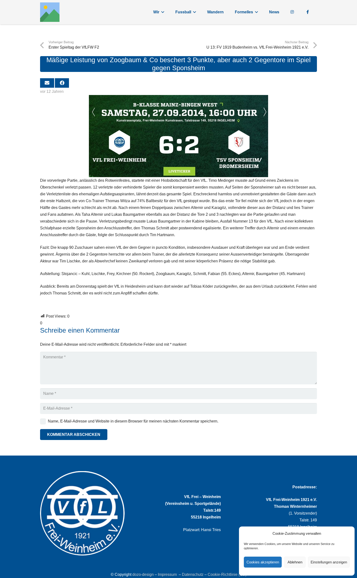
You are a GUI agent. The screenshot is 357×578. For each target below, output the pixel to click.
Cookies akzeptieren (262, 562)
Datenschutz (193, 574)
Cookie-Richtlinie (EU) (227, 574)
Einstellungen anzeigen (329, 562)
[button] (162, 12)
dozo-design (143, 574)
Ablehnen (295, 562)
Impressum (167, 574)
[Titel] (50, 12)
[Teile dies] (62, 82)
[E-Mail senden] (47, 82)
